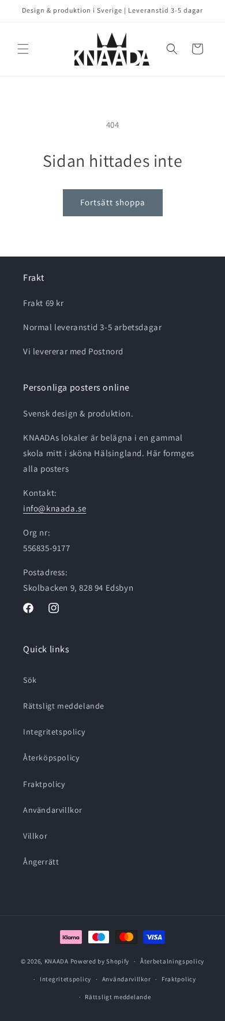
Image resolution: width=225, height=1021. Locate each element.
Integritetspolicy (54, 731)
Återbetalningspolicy (172, 961)
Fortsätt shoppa (112, 202)
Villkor (35, 836)
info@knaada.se (54, 508)
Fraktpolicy (44, 784)
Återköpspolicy (51, 757)
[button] (23, 49)
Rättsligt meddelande (63, 706)
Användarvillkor (52, 810)
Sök (30, 680)
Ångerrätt (41, 861)
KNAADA (56, 961)
